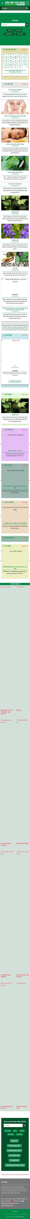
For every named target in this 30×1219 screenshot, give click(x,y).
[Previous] (1, 67)
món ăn (3, 1190)
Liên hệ (18, 1214)
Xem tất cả (24, 49)
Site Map (15, 1211)
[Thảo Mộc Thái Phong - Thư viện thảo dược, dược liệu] (15, 3)
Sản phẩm (12, 1214)
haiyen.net (20, 1174)
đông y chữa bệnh (15, 1192)
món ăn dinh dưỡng (21, 1190)
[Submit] (26, 8)
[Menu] (2, 3)
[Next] (28, 67)
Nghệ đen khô (15, 367)
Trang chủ (6, 1214)
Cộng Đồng (24, 1214)
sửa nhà (4, 1174)
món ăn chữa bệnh (11, 1190)
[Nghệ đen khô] (15, 351)
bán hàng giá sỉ (5, 1187)
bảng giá (12, 1187)
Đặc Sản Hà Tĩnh (5, 1192)
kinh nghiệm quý (20, 1187)
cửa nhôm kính (12, 1174)
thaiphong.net (20, 1216)
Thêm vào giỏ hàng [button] (15, 381)
